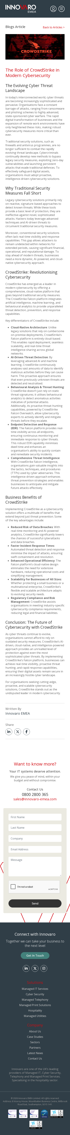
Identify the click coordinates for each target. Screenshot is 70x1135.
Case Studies (35, 1037)
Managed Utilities (35, 1016)
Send (35, 903)
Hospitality (35, 1010)
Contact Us (35, 1058)
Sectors (35, 1042)
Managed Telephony (35, 1000)
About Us (35, 1031)
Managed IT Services (35, 989)
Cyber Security (35, 994)
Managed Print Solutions (35, 1005)
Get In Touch (35, 955)
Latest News (35, 1053)
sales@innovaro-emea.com (35, 799)
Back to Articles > (54, 27)
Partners (35, 1048)
